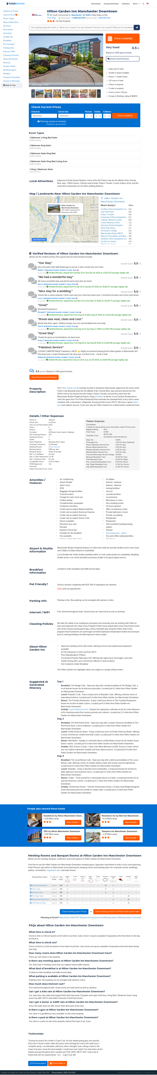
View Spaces (55, 447)
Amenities (7, 33)
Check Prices (9, 15)
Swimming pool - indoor (116, 533)
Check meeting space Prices (74, 911)
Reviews (7, 26)
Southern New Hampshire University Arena (119, 209)
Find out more (38, 1063)
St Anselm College (109, 231)
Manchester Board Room (40, 899)
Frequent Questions (11, 77)
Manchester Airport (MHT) (112, 233)
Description (8, 29)
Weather (7, 73)
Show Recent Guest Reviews (44, 377)
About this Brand (10, 59)
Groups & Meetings (11, 81)
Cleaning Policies (11, 55)
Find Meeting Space (108, 917)
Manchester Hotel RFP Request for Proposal (78, 917)
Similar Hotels (9, 66)
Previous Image (36, 60)
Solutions (126, 4)
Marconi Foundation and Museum (115, 236)
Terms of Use (24, 1072)
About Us (14, 1072)
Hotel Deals (95, 4)
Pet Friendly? (9, 44)
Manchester (77, 15)
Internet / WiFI (9, 51)
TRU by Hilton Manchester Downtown (62, 831)
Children (107, 112)
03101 (88, 15)
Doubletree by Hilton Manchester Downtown (64, 816)
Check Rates (58, 1063)
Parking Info (8, 48)
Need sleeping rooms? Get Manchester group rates (117, 911)
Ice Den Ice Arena (108, 241)
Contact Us (5, 1072)
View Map (51, 18)
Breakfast (7, 40)
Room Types (8, 18)
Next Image (95, 60)
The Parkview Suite (38, 903)
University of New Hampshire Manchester (119, 217)
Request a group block (56, 124)
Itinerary (6, 62)
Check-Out (63, 112)
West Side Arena (108, 228)
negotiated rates (54, 870)
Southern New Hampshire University (116, 239)
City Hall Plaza (107, 212)
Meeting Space (9, 70)
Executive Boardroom (39, 885)
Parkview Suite (37, 892)
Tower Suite (35, 889)
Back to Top (10, 85)
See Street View (39, 239)
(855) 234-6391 (69, 1072)
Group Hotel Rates (111, 4)
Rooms (88, 112)
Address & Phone (11, 11)
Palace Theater (107, 214)
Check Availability (125, 115)
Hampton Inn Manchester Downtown (119, 831)
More (135, 4)
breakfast (99, 396)
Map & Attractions (10, 22)
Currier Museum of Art (110, 222)
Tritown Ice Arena (108, 244)
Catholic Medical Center (111, 220)
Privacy (33, 1072)
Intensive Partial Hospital (111, 225)
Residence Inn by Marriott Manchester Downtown (122, 816)
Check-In (35, 112)
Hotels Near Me (43, 1072)
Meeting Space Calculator (130, 917)
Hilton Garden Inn (69, 388)
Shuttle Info (8, 37)
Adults (97, 112)
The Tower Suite (37, 896)
